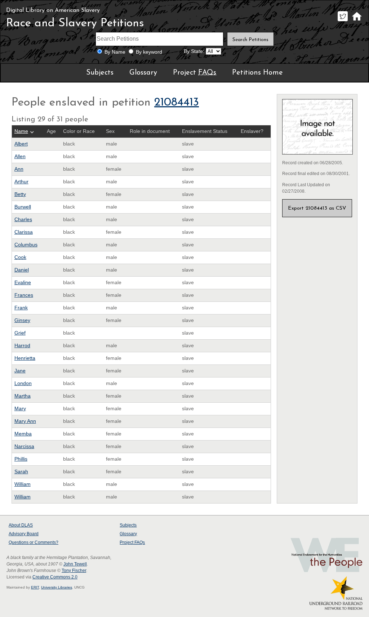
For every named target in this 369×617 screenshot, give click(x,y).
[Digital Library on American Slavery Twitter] (342, 21)
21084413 (176, 102)
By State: (194, 51)
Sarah (21, 471)
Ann (18, 169)
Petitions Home (257, 72)
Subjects (100, 72)
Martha (22, 396)
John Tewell (75, 564)
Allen (20, 156)
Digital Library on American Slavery (53, 10)
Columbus (25, 244)
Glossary (143, 72)
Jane (20, 371)
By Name (115, 52)
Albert (21, 144)
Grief (20, 333)
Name (21, 131)
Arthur (21, 181)
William (22, 484)
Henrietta (24, 358)
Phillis (20, 459)
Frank (21, 307)
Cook (20, 257)
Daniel (21, 270)
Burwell (22, 207)
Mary (20, 408)
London (23, 383)
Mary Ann (25, 421)
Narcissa (24, 446)
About (21, 525)
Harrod (22, 345)
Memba (23, 434)
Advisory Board (24, 533)
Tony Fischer (74, 570)
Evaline (22, 282)
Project (194, 72)
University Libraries (56, 587)
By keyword (149, 52)
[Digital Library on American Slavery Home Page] (356, 21)
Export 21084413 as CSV (317, 208)
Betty (20, 194)
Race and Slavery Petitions (75, 23)
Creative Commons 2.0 (54, 577)
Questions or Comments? (33, 542)
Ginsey (22, 320)
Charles (23, 219)
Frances (23, 295)
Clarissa (23, 232)
